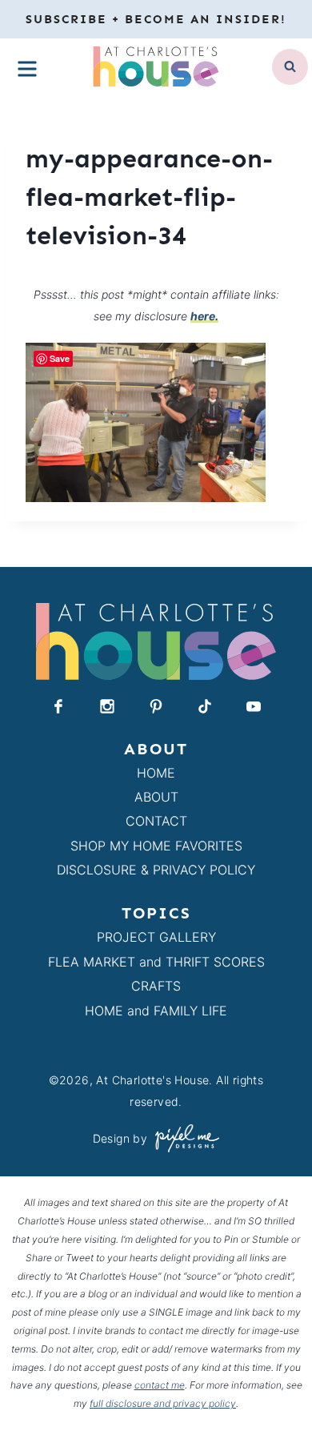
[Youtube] (253, 706)
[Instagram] (107, 706)
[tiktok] (204, 706)
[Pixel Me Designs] (183, 1138)
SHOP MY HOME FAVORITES (156, 846)
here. (204, 316)
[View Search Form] (290, 67)
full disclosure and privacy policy (163, 1403)
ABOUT (156, 797)
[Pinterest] (156, 706)
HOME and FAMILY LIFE (156, 1011)
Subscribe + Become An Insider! (156, 19)
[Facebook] (58, 706)
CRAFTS (156, 986)
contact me (159, 1385)
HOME (156, 773)
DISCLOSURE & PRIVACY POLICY (156, 870)
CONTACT (156, 821)
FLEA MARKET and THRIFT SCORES (156, 962)
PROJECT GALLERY (156, 937)
